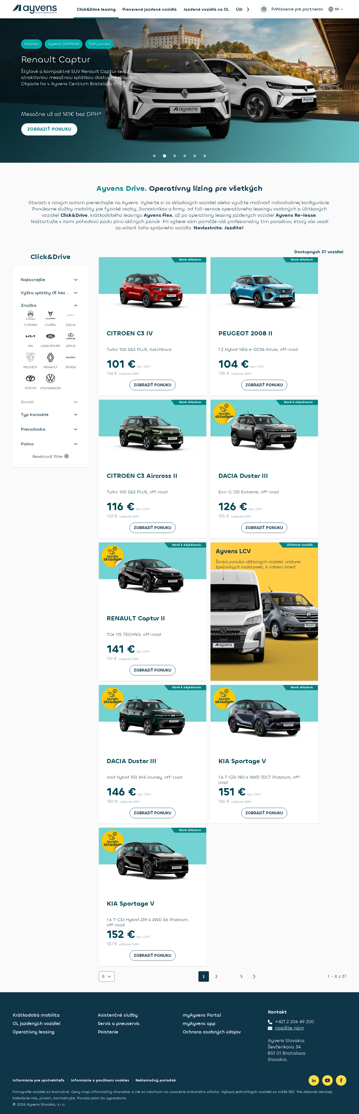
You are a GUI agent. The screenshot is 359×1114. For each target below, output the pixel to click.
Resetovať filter (47, 456)
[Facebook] (341, 1080)
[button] (51, 279)
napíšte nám (289, 1028)
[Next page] (254, 976)
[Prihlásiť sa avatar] (264, 9)
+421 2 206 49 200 (294, 1021)
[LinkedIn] (314, 1080)
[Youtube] (327, 1080)
